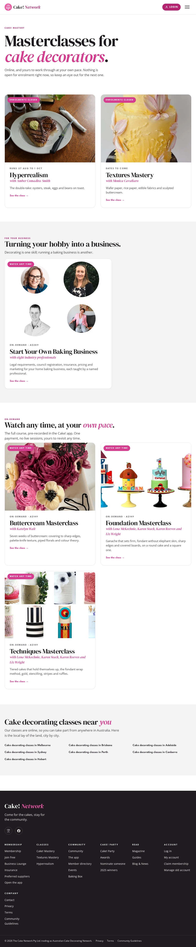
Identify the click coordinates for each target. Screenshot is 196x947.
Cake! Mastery (46, 851)
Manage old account (177, 870)
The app (73, 857)
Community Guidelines (130, 940)
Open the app (13, 882)
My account (171, 857)
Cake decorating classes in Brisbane (90, 745)
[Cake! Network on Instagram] (8, 831)
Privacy (9, 906)
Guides (136, 857)
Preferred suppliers (17, 876)
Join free (10, 857)
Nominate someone (112, 864)
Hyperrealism (45, 864)
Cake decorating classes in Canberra (155, 752)
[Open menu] (187, 7)
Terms (9, 912)
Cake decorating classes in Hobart (25, 759)
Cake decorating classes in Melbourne (28, 745)
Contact (9, 900)
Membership (13, 851)
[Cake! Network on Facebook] (19, 831)
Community (75, 851)
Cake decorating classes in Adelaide (154, 745)
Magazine (138, 851)
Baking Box (75, 876)
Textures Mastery (48, 857)
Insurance (11, 870)
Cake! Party (107, 851)
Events (72, 870)
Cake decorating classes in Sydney (26, 752)
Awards (105, 857)
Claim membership (176, 864)
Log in (168, 851)
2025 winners (109, 870)
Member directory (79, 864)
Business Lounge (15, 864)
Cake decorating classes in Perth (88, 752)
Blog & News (140, 864)
